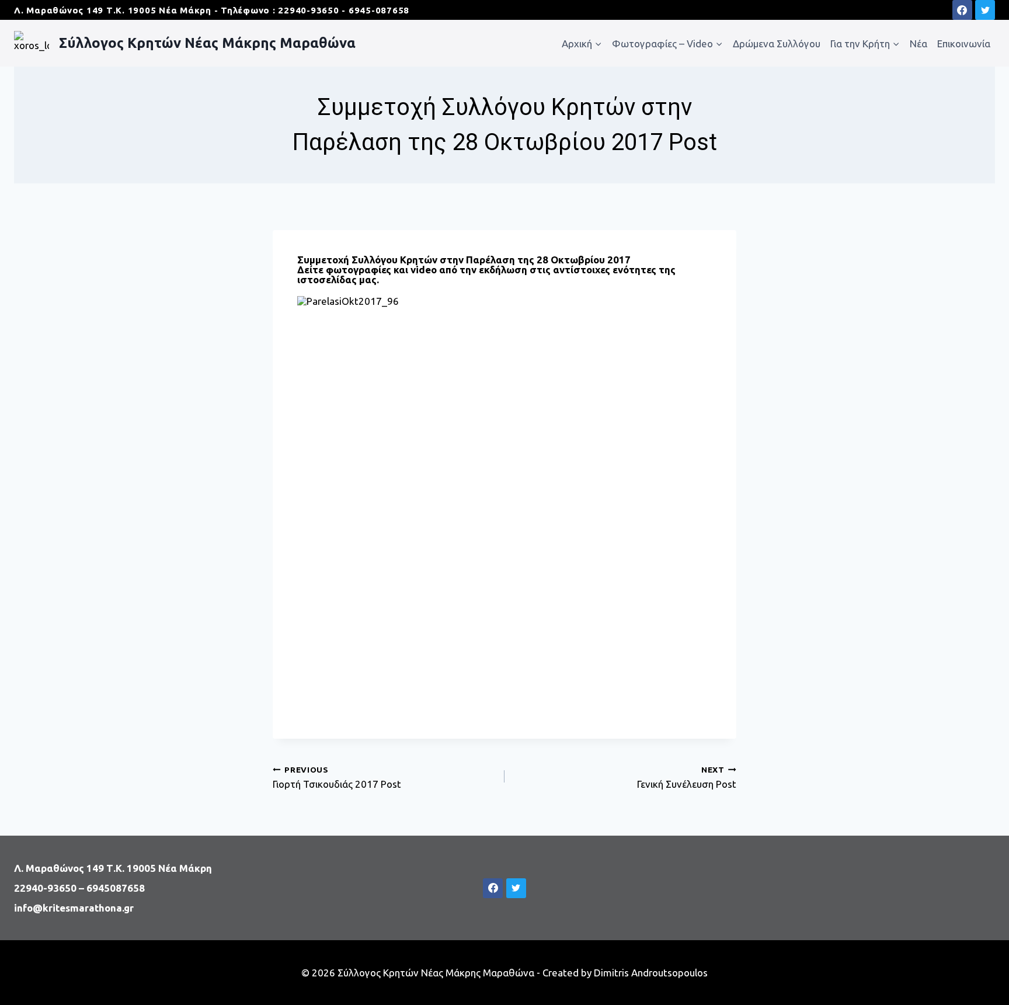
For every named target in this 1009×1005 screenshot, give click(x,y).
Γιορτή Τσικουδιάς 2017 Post (337, 777)
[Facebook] (962, 10)
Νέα (918, 43)
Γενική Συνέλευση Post (686, 777)
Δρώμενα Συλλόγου (776, 43)
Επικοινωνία (963, 43)
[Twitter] (985, 10)
